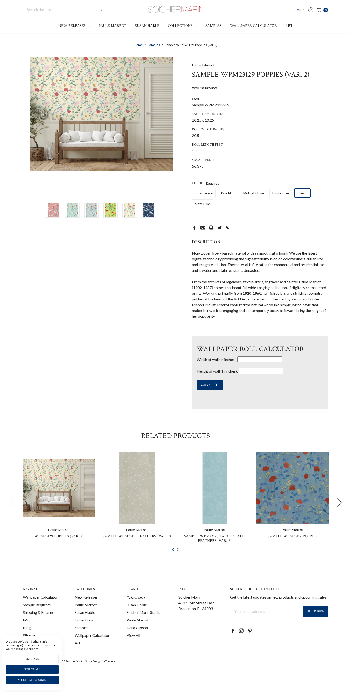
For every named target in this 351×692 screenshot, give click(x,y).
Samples (213, 25)
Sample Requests (37, 604)
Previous (12, 502)
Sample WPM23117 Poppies (293, 536)
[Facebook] (194, 227)
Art (288, 25)
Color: (205, 183)
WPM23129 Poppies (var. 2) (59, 536)
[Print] (211, 227)
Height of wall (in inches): (217, 371)
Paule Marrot (112, 25)
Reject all (32, 669)
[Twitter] (219, 227)
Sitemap (29, 635)
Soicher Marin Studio (144, 612)
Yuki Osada (136, 597)
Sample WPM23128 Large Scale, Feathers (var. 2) (214, 538)
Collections (180, 25)
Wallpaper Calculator (253, 25)
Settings (32, 659)
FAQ (27, 620)
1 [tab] (173, 549)
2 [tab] (178, 549)
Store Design (93, 661)
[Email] (202, 227)
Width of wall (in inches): (217, 359)
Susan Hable (147, 25)
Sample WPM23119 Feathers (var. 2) (136, 536)
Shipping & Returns (38, 612)
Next (339, 502)
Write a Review (204, 87)
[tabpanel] (59, 497)
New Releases (72, 25)
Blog (27, 627)
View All (133, 635)
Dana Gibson (137, 627)
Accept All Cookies (32, 680)
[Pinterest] (227, 227)
